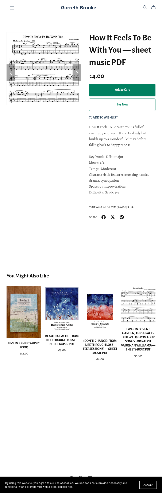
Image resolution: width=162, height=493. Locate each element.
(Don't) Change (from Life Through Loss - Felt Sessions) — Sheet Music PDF (100, 347)
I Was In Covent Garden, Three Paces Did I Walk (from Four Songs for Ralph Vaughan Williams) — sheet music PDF (138, 339)
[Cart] (155, 7)
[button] (11, 72)
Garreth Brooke (78, 8)
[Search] (145, 7)
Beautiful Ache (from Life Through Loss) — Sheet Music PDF (62, 340)
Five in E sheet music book (23, 345)
